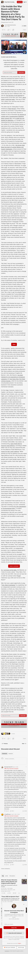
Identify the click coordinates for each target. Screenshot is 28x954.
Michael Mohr (7, 767)
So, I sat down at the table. (9, 570)
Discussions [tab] (12, 876)
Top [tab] (3, 876)
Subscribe (19, 2)
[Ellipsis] (26, 767)
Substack (7, 951)
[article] (14, 886)
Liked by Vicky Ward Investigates (12, 768)
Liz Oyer (8, 891)
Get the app (21, 947)
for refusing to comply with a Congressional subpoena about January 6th (13, 116)
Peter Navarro (12, 108)
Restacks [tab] (11, 753)
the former (19, 145)
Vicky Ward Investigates (10, 25)
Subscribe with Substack (15, 933)
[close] (24, 904)
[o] (24, 881)
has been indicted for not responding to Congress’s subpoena (13, 377)
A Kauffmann (7, 814)
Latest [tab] (6, 876)
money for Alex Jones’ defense (10, 451)
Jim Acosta (9, 889)
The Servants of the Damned (14, 95)
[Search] (25, 875)
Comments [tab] (4, 753)
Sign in (25, 2)
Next (23, 743)
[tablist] (7, 753)
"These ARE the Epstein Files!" (10, 896)
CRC (2, 523)
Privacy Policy (16, 939)
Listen (24, 25)
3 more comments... (5, 868)
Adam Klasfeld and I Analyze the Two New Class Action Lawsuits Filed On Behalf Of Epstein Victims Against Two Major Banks (10, 899)
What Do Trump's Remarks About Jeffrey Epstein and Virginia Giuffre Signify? (9, 881)
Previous (6, 743)
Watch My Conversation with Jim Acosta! (9, 885)
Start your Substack (10, 947)
